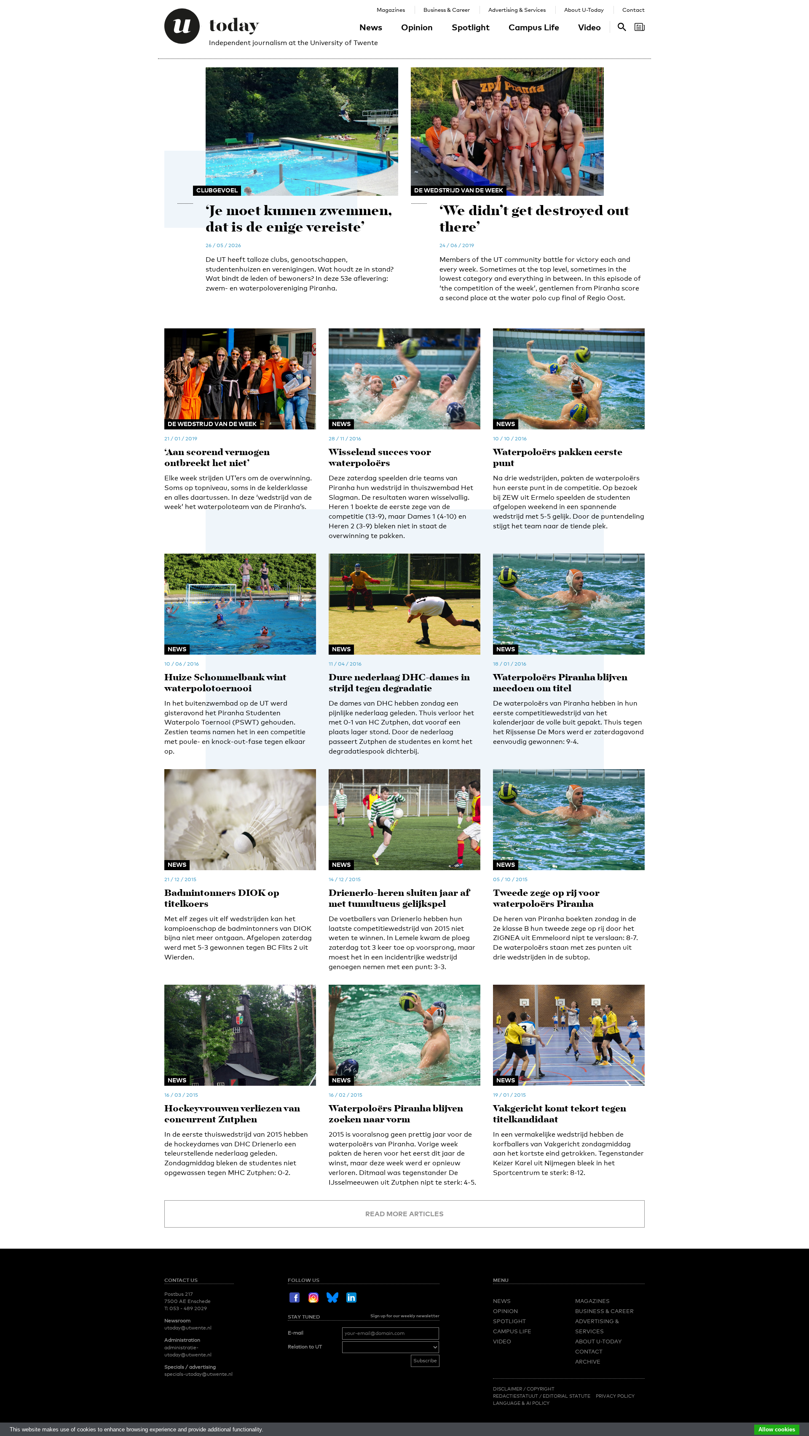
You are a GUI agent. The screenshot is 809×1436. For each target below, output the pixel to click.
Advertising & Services (517, 9)
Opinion (417, 27)
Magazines (391, 9)
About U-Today (584, 9)
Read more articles (404, 1214)
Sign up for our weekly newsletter (404, 1315)
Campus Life (534, 27)
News (370, 27)
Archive (587, 1361)
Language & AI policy (521, 1403)
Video (589, 27)
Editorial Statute (566, 1396)
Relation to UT (305, 1347)
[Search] (640, 27)
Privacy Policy (615, 1396)
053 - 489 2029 (188, 1308)
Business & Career (446, 9)
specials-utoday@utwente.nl (198, 1374)
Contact (633, 9)
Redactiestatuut (516, 1396)
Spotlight (471, 27)
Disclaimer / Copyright (524, 1389)
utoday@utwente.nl (188, 1328)
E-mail (295, 1333)
